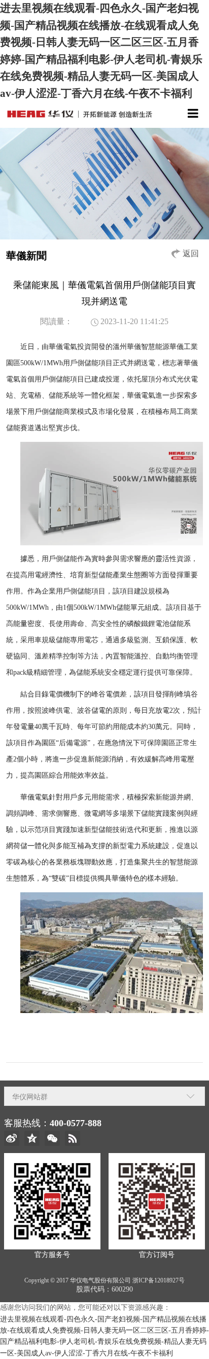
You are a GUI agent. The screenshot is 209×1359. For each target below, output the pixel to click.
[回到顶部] (196, 1346)
